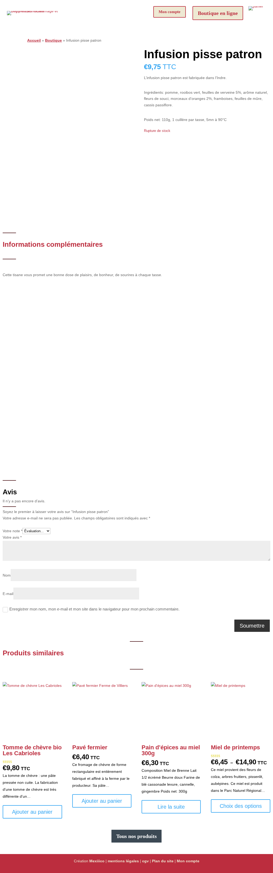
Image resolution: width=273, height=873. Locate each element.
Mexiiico (97, 861)
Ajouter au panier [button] (32, 812)
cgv (145, 861)
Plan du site (163, 861)
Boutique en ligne (218, 13)
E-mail (8, 594)
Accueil (34, 40)
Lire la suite (171, 807)
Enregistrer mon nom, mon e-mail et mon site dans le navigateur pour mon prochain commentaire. (94, 609)
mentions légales (123, 861)
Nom (7, 575)
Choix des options (241, 806)
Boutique (53, 40)
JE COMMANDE (156, 426)
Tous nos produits (136, 836)
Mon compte (169, 12)
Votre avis (12, 537)
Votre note (12, 531)
